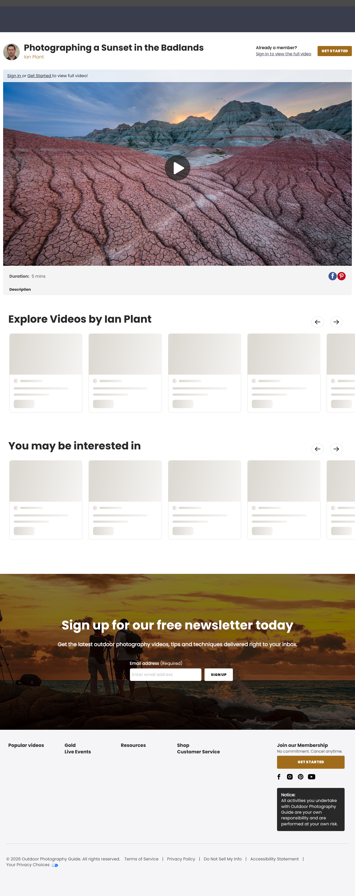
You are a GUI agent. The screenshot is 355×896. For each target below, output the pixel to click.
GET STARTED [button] (334, 51)
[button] (283, 51)
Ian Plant (34, 57)
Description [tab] (20, 289)
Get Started (40, 76)
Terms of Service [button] (141, 859)
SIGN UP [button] (219, 674)
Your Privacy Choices (28, 865)
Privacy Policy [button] (181, 859)
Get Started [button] (311, 762)
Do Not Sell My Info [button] (223, 859)
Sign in (14, 76)
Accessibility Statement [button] (274, 859)
